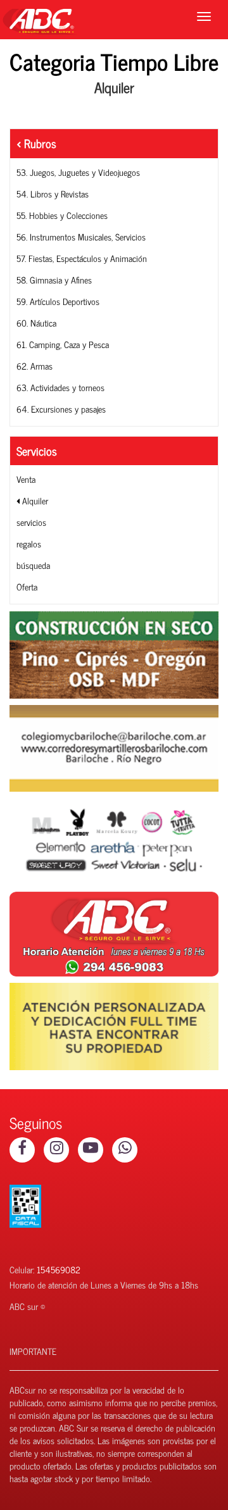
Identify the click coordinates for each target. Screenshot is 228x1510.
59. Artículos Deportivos (57, 301)
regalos (28, 543)
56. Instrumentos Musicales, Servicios (81, 236)
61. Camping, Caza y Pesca (62, 344)
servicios (31, 522)
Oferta (26, 586)
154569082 (58, 1269)
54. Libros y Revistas (52, 193)
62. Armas (34, 365)
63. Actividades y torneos (60, 387)
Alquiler (34, 500)
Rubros (38, 143)
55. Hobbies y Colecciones (62, 215)
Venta (25, 478)
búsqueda (33, 565)
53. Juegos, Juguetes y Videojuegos (78, 172)
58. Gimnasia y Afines (54, 279)
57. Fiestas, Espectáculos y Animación (81, 258)
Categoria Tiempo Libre (114, 61)
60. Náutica (36, 322)
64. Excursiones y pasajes (61, 408)
